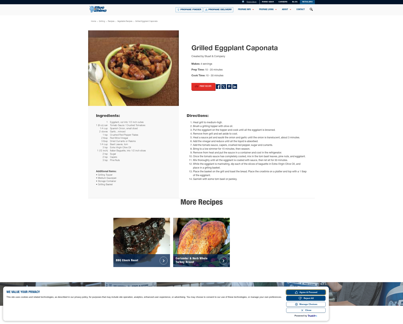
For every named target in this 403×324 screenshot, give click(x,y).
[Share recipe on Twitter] (223, 86)
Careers (282, 2)
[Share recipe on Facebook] (218, 86)
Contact (300, 9)
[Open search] (311, 10)
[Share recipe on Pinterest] (229, 86)
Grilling (102, 21)
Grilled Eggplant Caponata (146, 21)
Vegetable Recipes (124, 21)
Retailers (307, 2)
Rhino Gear (268, 2)
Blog (295, 2)
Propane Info (244, 9)
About (285, 9)
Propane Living (266, 9)
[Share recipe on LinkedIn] (234, 86)
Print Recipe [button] (206, 86)
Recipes (111, 21)
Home (93, 21)
